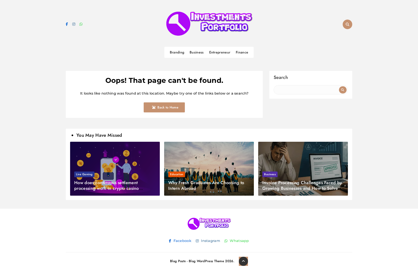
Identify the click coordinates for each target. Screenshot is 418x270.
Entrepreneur (220, 52)
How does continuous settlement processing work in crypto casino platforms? (106, 188)
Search (281, 78)
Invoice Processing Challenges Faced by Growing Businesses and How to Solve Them (302, 188)
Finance (242, 52)
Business (197, 52)
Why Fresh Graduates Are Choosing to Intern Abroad (206, 186)
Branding (177, 52)
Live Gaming (84, 174)
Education (176, 174)
